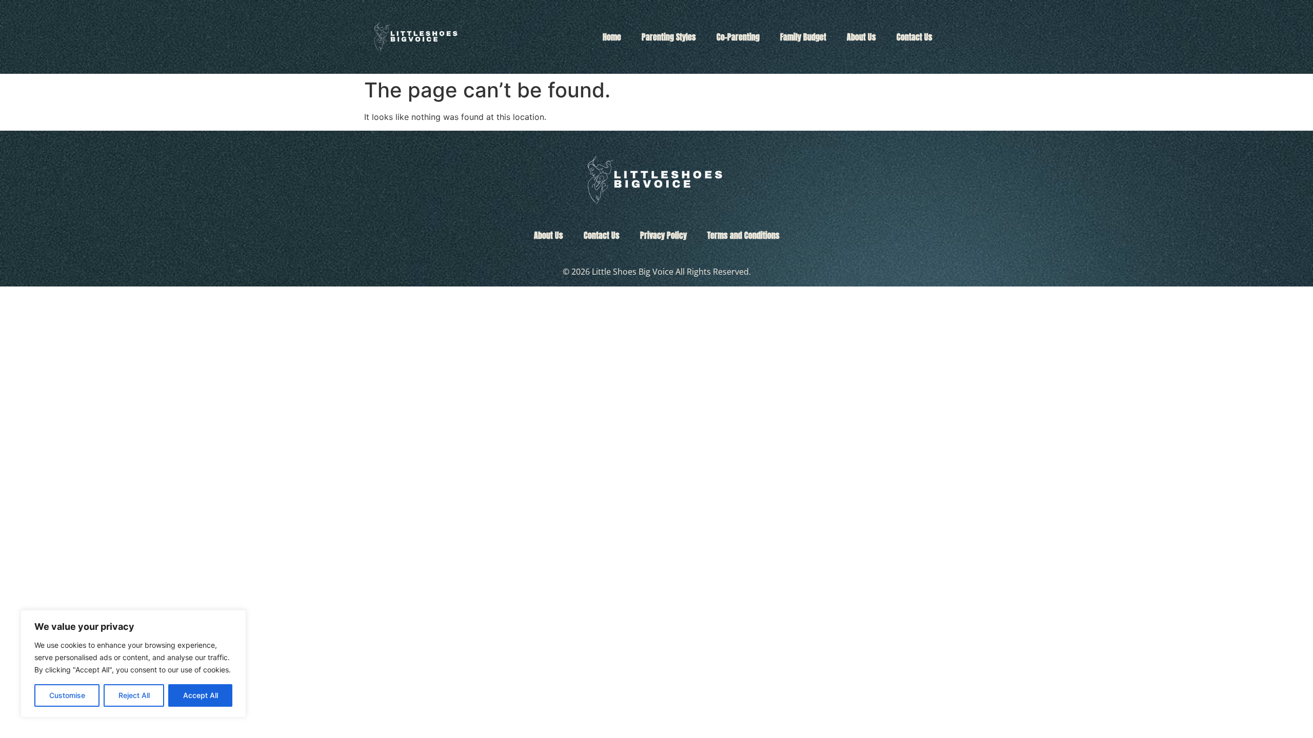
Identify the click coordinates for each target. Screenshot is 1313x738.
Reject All (134, 695)
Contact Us (914, 37)
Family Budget (803, 37)
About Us (861, 37)
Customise (67, 695)
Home (612, 37)
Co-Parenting (738, 37)
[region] (133, 663)
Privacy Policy (663, 235)
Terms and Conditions (743, 235)
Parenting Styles (669, 37)
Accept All (200, 695)
